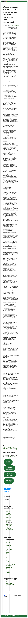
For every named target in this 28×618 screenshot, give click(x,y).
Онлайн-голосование (9, 468)
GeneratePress (10, 616)
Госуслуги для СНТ (9, 481)
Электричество (10, 584)
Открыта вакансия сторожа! (10, 449)
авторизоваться (11, 456)
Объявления (6, 445)
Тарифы (8, 581)
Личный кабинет (8, 462)
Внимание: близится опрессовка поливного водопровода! (9, 527)
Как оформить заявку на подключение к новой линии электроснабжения (10, 559)
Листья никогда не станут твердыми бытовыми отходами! (10, 448)
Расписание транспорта (9, 566)
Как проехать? (8, 569)
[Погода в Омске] (13, 593)
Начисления (9, 583)
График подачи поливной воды (8, 544)
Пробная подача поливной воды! (8, 519)
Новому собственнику (10, 474)
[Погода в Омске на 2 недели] (18, 595)
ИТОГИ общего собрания (8, 513)
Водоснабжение (10, 586)
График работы (8, 571)
